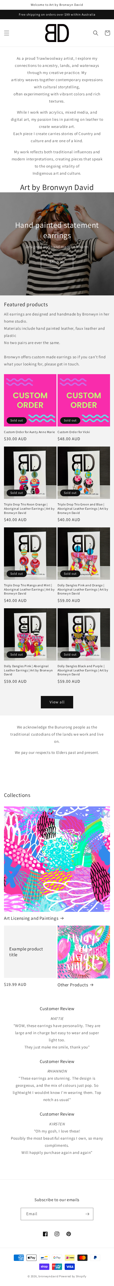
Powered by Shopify (72, 1276)
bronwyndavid (48, 1276)
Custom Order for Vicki (74, 432)
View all (57, 701)
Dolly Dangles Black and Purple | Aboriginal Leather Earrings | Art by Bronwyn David (83, 670)
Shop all (57, 261)
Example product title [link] (26, 952)
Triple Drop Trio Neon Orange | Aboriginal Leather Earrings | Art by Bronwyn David (29, 508)
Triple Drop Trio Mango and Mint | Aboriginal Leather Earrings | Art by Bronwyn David (29, 589)
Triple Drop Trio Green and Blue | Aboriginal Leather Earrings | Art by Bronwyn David (83, 508)
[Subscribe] (87, 1214)
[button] (6, 33)
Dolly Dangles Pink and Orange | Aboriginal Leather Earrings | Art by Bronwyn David (83, 589)
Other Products (73, 985)
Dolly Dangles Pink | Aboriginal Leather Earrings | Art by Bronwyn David (28, 670)
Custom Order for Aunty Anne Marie (29, 432)
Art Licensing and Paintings (31, 918)
